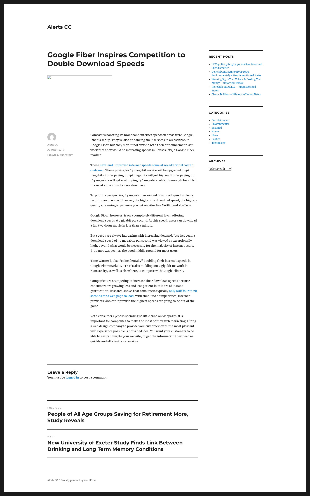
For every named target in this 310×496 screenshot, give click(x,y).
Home (215, 131)
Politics (216, 139)
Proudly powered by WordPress (78, 480)
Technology (66, 154)
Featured (52, 154)
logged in (72, 377)
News (215, 135)
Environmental (220, 124)
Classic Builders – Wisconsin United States (236, 94)
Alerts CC (59, 27)
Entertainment (220, 120)
